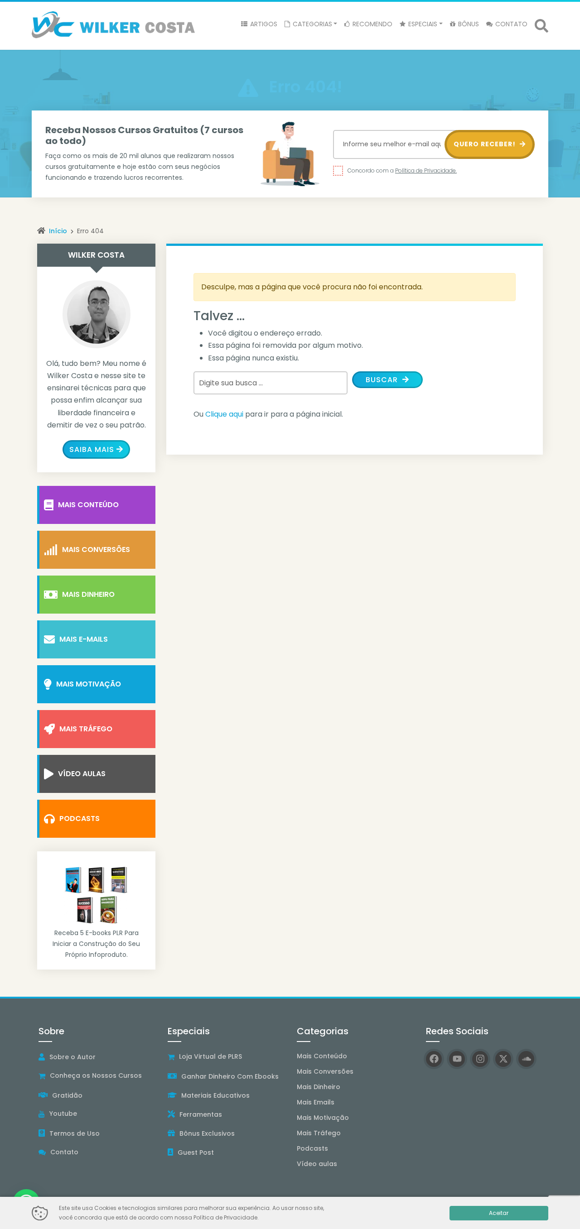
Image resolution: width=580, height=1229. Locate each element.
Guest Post (196, 1152)
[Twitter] (503, 1059)
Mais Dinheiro (88, 594)
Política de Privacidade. (426, 170)
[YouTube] (457, 1059)
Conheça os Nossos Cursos (96, 1075)
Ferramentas (200, 1114)
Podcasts (79, 818)
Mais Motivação (88, 684)
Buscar (383, 379)
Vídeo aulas (317, 1163)
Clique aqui (224, 414)
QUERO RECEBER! (485, 144)
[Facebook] (434, 1059)
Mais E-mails (83, 639)
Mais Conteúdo (88, 504)
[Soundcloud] (526, 1059)
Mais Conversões (96, 549)
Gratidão (67, 1095)
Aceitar (498, 1213)
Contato (64, 1152)
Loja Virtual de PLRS (210, 1056)
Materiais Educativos (215, 1095)
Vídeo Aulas (82, 773)
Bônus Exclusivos (207, 1133)
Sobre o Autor (72, 1056)
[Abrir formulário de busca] (541, 25)
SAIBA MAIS (91, 449)
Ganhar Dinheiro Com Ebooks (230, 1076)
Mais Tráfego (85, 729)
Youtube (63, 1113)
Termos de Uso (74, 1133)
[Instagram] (480, 1059)
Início (58, 230)
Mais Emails (315, 1102)
